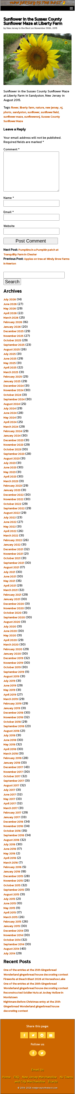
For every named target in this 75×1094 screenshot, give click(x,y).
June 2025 (10, 358)
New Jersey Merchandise (39, 1077)
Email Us (37, 1069)
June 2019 (9, 685)
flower (14, 107)
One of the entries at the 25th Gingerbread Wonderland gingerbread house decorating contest (35, 972)
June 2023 (9, 467)
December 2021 (13, 549)
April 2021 (9, 585)
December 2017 (13, 767)
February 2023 (12, 485)
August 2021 (11, 567)
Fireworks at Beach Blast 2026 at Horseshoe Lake (34, 979)
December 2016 (13, 821)
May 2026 (9, 308)
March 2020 (11, 644)
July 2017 (9, 790)
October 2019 (12, 667)
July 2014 (9, 953)
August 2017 (11, 785)
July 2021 (9, 572)
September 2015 (13, 890)
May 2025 (9, 363)
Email (8, 212)
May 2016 (9, 853)
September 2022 (14, 508)
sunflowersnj (32, 116)
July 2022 (9, 517)
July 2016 (9, 844)
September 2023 (13, 454)
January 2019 (11, 708)
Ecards (53, 1081)
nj (61, 107)
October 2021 (12, 558)
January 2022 (12, 544)
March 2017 (10, 808)
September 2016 (13, 835)
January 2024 (12, 435)
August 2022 (11, 513)
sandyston (19, 112)
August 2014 (11, 949)
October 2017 (12, 776)
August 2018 (11, 731)
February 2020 (12, 649)
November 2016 (13, 826)
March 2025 (10, 372)
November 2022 (13, 499)
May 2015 (9, 908)
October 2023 (12, 449)
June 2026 (10, 304)
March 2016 (10, 862)
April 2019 (9, 694)
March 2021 (10, 590)
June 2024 (10, 413)
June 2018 (9, 740)
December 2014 (13, 931)
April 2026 (10, 313)
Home (6, 1077)
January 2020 (12, 653)
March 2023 (10, 481)
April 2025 (10, 367)
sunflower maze (13, 116)
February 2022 (12, 540)
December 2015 (13, 876)
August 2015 (11, 894)
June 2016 (9, 849)
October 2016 (12, 831)
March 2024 (10, 426)
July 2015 (9, 899)
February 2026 (12, 322)
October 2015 (12, 885)
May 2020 (9, 635)
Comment (11, 149)
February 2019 (12, 703)
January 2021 (11, 599)
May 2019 (9, 690)
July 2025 (9, 354)
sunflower (33, 112)
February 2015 (12, 921)
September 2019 (13, 672)
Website (9, 226)
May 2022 (9, 526)
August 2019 (11, 676)
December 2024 (13, 386)
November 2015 (13, 880)
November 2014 (13, 935)
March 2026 (10, 317)
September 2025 (14, 345)
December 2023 (13, 440)
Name (8, 198)
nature (40, 107)
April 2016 (9, 858)
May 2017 (9, 799)
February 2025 (12, 376)
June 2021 (9, 576)
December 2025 (13, 331)
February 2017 (12, 812)
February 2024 (12, 431)
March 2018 (10, 753)
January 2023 (11, 490)
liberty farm (27, 107)
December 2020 (13, 604)
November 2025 (13, 336)
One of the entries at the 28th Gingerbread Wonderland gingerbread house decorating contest (35, 985)
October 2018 (12, 722)
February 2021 (12, 594)
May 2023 (9, 472)
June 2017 (9, 794)
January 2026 (12, 327)
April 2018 (9, 749)
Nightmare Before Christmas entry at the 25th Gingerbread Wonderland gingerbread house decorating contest (31, 1006)
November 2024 (13, 390)
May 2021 (9, 581)
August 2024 (11, 404)
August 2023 (11, 458)
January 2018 (11, 763)
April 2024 (10, 422)
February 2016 (12, 867)
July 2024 (9, 408)
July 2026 (9, 299)
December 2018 (13, 712)
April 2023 (9, 476)
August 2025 (11, 349)
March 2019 (10, 699)
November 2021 (13, 554)
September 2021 (13, 563)
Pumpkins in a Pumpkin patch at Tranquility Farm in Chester (30, 252)
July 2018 (9, 735)
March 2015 (10, 917)
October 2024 (12, 395)
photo (7, 112)
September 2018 (13, 726)
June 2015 (9, 903)
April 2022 (10, 531)
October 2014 (12, 940)
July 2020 (9, 626)
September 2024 (14, 399)
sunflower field (50, 112)
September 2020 (14, 617)
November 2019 (13, 663)
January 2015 (11, 926)
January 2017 (11, 817)
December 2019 (13, 658)
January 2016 (11, 871)
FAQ (16, 1077)
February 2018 (12, 758)
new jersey (52, 107)
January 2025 (12, 381)
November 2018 (13, 717)
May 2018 (9, 744)
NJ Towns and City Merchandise (43, 1079)
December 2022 (13, 495)
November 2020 (13, 608)
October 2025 (12, 340)
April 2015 (9, 912)
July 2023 (9, 463)
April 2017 (9, 803)
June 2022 (10, 522)
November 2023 (13, 445)
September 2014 (13, 944)
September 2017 (13, 781)
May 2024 (9, 417)
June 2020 (10, 631)
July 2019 (9, 681)
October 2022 (12, 504)
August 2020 (11, 622)
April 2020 (10, 640)
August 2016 (11, 840)
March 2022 (10, 535)
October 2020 (12, 613)
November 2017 (13, 772)
